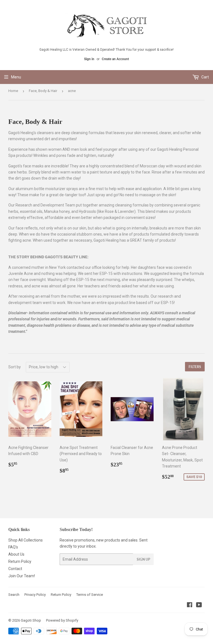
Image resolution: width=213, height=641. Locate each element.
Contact (15, 568)
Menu (16, 77)
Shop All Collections (25, 540)
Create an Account (115, 59)
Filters (195, 367)
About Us (16, 554)
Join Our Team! (21, 576)
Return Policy (19, 561)
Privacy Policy (35, 595)
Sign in (89, 59)
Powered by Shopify (62, 620)
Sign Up (143, 559)
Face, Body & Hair (43, 91)
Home (13, 91)
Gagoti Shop (31, 620)
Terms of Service (89, 595)
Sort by (14, 367)
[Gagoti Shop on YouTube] (199, 605)
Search (13, 595)
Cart (205, 77)
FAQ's (13, 547)
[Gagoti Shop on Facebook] (189, 605)
